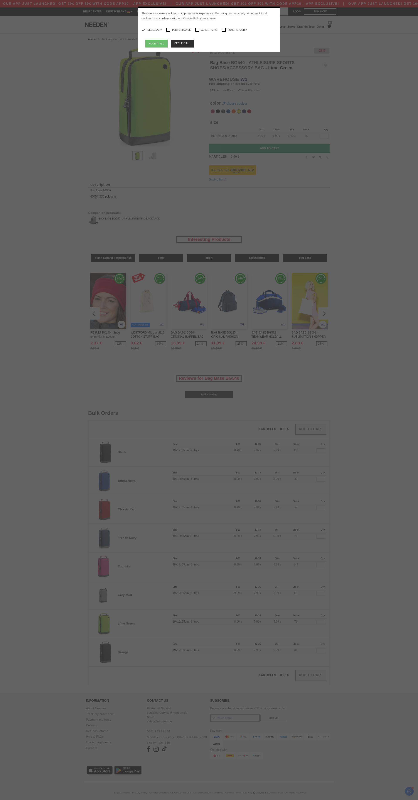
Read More (209, 18)
